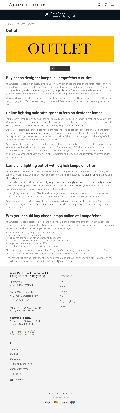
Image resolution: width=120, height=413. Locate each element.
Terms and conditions (21, 364)
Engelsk (17, 379)
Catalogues (15, 359)
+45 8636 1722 (22, 300)
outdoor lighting (75, 185)
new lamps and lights (42, 122)
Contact (14, 354)
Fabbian (96, 174)
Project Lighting (67, 301)
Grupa (88, 174)
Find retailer (15, 373)
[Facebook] (12, 334)
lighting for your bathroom (49, 204)
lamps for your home (41, 185)
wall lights (101, 182)
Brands (63, 291)
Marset (104, 174)
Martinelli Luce (13, 178)
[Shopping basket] (105, 5)
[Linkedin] (26, 334)
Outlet (63, 296)
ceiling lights (73, 182)
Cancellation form (19, 369)
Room (63, 286)
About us (14, 349)
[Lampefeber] (25, 4)
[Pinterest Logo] (32, 334)
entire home (77, 125)
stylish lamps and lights (35, 90)
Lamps (63, 281)
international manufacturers (38, 133)
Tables (63, 306)
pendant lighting (87, 182)
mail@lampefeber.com (65, 261)
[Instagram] (19, 334)
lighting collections (61, 90)
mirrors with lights (76, 201)
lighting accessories (56, 182)
